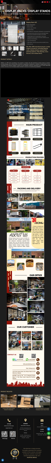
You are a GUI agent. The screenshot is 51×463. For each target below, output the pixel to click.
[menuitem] (42, 2)
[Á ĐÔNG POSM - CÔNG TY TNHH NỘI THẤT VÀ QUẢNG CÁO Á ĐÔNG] (6, 2)
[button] (49, 2)
